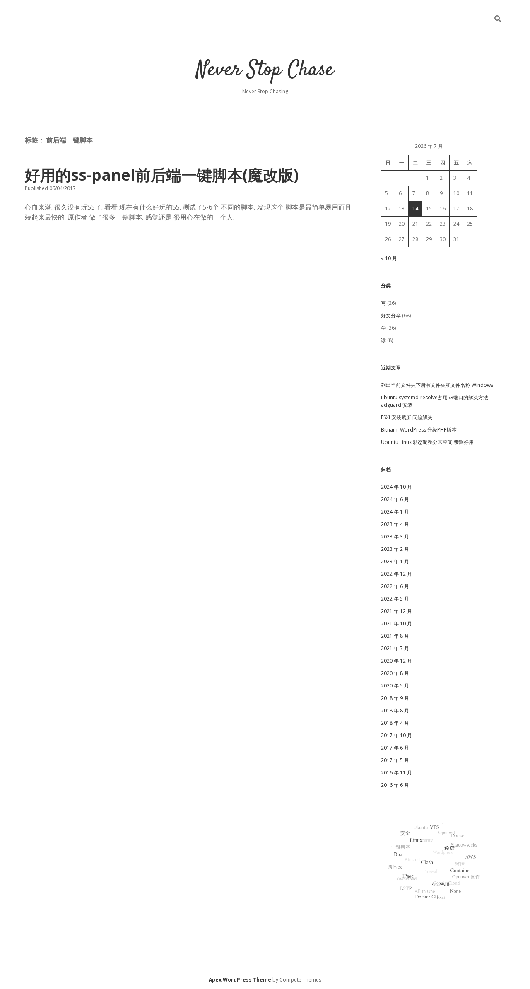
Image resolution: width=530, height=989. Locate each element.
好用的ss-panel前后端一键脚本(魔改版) (162, 174)
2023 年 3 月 (395, 536)
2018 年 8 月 (395, 710)
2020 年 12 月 (396, 660)
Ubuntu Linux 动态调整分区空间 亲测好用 (427, 442)
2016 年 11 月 (396, 772)
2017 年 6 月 (395, 747)
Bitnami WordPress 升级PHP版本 (419, 429)
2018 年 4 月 (395, 722)
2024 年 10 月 (396, 486)
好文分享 (391, 315)
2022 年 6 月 (395, 586)
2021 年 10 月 (396, 623)
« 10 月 (389, 258)
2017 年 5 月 (395, 760)
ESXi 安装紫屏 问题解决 (406, 417)
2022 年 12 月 (396, 573)
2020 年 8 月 (395, 673)
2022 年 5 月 (395, 598)
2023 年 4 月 (395, 524)
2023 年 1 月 (395, 561)
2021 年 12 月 (396, 611)
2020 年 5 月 (395, 685)
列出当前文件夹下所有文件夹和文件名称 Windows (437, 384)
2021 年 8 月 (395, 635)
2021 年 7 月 (395, 648)
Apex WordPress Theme (240, 979)
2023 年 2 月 (395, 548)
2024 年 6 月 (395, 499)
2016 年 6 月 (395, 785)
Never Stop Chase (265, 70)
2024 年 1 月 (395, 511)
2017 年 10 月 (396, 735)
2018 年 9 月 (395, 698)
